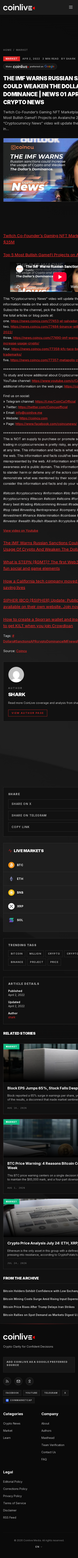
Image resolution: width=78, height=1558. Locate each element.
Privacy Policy (12, 1496)
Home (7, 49)
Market (22, 49)
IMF (66, 641)
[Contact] (18, 1381)
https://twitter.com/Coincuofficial (43, 407)
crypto (41, 641)
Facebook (12, 1393)
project (36, 962)
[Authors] (30, 1381)
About (45, 1423)
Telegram (51, 1393)
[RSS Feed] (7, 1381)
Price (54, 962)
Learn (7, 1437)
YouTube (31, 1393)
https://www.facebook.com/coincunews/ (46, 424)
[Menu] (71, 7)
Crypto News (11, 1423)
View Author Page (28, 712)
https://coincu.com (34, 418)
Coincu (21, 651)
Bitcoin (17, 953)
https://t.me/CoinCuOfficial (55, 401)
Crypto (54, 953)
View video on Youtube (20, 531)
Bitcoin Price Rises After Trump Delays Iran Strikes (39, 1307)
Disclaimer (10, 1510)
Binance (17, 962)
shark (11, 1017)
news (73, 641)
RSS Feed (9, 1517)
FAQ (44, 1459)
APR (33, 641)
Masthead (47, 1437)
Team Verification (52, 1445)
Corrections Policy (15, 1488)
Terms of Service (14, 1503)
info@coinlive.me (29, 413)
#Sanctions (22, 641)
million (35, 953)
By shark (68, 58)
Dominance (54, 641)
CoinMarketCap (21, 1400)
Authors (46, 1430)
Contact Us (48, 1452)
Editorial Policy (12, 1481)
